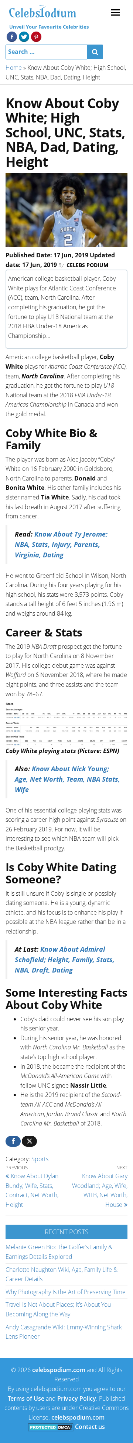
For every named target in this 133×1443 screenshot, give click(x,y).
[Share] (13, 1141)
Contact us (90, 1427)
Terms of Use (26, 1398)
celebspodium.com (58, 1370)
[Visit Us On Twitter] (24, 36)
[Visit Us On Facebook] (12, 36)
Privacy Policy (76, 1398)
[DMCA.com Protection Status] (51, 1427)
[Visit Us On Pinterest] (36, 36)
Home (14, 67)
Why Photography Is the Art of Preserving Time (66, 1292)
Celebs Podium (87, 264)
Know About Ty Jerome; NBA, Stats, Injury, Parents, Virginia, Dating (61, 544)
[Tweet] (29, 1141)
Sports (39, 1159)
